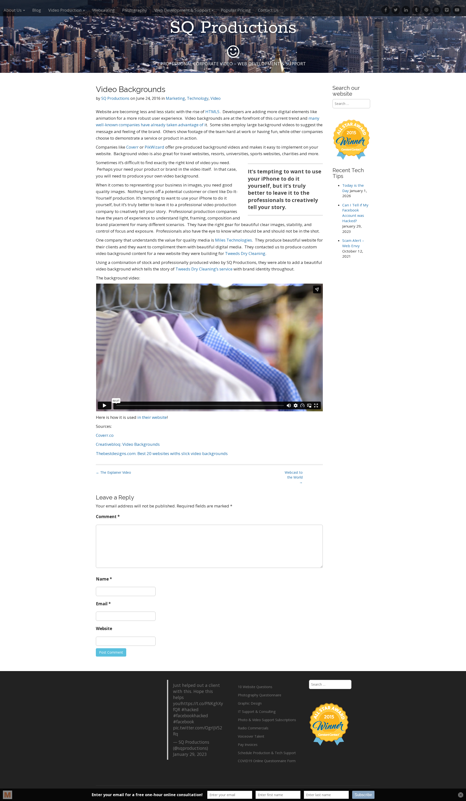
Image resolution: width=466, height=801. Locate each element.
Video (215, 98)
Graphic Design (250, 703)
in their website (152, 417)
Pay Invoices (248, 744)
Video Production (65, 10)
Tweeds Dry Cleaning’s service (204, 269)
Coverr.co (105, 435)
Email (103, 604)
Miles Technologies (233, 240)
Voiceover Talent (251, 736)
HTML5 (212, 111)
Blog (36, 10)
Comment (108, 516)
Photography (134, 10)
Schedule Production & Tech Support (267, 752)
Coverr (132, 147)
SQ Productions (233, 28)
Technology (197, 98)
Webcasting (103, 10)
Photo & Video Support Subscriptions (267, 719)
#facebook (183, 722)
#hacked (190, 709)
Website (104, 628)
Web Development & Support (182, 10)
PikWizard (154, 147)
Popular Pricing (236, 10)
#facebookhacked (190, 715)
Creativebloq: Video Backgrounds (128, 444)
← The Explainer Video (113, 472)
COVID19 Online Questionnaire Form (267, 761)
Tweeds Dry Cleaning (245, 253)
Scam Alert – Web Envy (353, 243)
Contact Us (268, 10)
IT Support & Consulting (256, 711)
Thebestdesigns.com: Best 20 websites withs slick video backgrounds (162, 453)
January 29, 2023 (190, 754)
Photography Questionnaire (259, 695)
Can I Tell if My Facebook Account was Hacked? (355, 212)
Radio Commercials (253, 728)
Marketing (175, 98)
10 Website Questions (255, 686)
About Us (13, 10)
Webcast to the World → (294, 477)
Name (104, 579)
